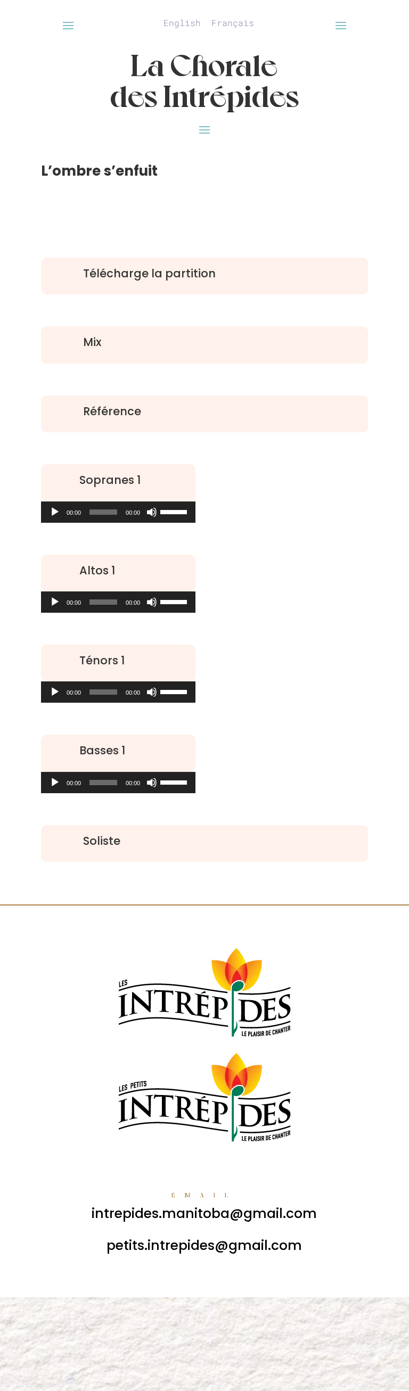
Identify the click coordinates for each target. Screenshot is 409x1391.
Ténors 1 (102, 660)
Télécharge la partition (149, 273)
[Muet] (151, 512)
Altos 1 (97, 570)
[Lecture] (55, 512)
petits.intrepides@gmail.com (204, 1245)
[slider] (175, 511)
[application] (118, 512)
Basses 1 (102, 750)
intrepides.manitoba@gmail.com (204, 1213)
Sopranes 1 (110, 480)
